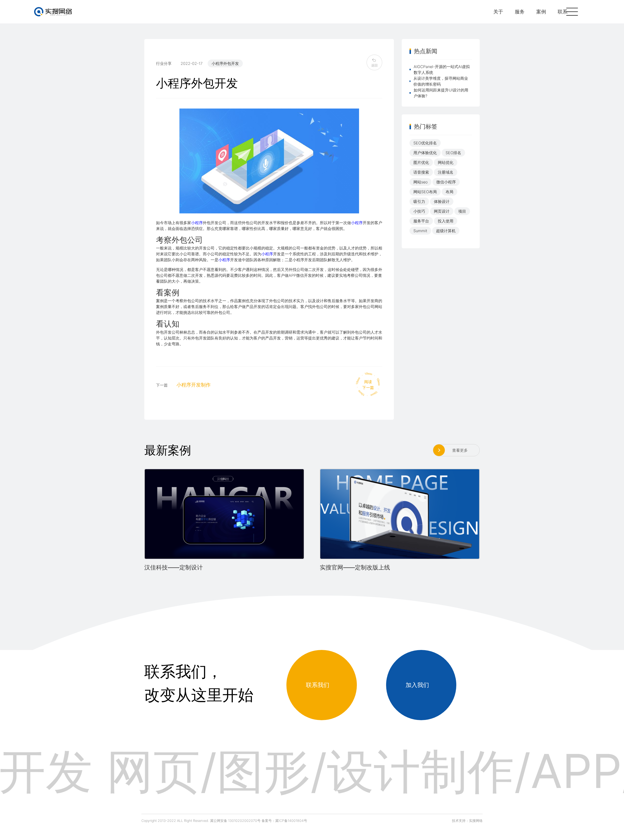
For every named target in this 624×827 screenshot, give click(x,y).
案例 (541, 12)
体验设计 (441, 201)
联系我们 (317, 684)
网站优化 (445, 162)
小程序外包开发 (225, 63)
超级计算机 (446, 230)
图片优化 (421, 162)
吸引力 (419, 201)
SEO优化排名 (425, 142)
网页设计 (441, 211)
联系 (562, 12)
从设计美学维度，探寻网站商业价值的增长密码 (440, 81)
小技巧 (419, 211)
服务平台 (421, 221)
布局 (449, 191)
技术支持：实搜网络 (467, 820)
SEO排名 (453, 152)
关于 (498, 12)
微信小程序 (446, 181)
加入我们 (417, 684)
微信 (300, 275)
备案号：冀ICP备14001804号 (284, 820)
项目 (462, 211)
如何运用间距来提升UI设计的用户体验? (441, 93)
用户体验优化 (425, 152)
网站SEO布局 (425, 191)
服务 (520, 12)
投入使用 (445, 221)
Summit (420, 230)
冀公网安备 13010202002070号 (235, 820)
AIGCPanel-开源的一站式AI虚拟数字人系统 (442, 69)
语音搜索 (421, 172)
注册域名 (445, 172)
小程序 (197, 222)
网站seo (420, 181)
